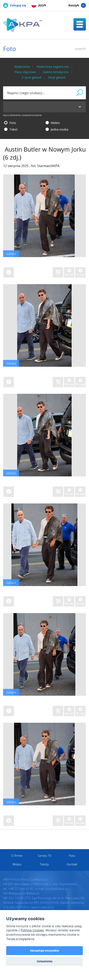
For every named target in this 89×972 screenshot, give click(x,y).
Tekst (13, 129)
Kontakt (72, 864)
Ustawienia (44, 961)
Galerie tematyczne (56, 72)
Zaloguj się (18, 5)
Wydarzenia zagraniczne (53, 67)
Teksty (44, 864)
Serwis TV (44, 855)
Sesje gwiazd (56, 77)
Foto (12, 123)
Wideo (55, 123)
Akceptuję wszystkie (44, 950)
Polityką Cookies (32, 930)
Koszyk (76, 5)
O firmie (17, 855)
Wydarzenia (22, 67)
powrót (80, 48)
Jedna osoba (59, 129)
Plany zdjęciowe (25, 72)
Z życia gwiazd (31, 77)
